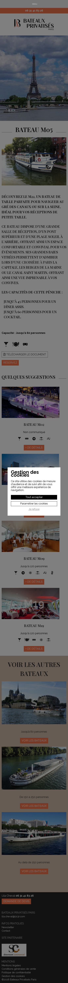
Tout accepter (34, 497)
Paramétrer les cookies (34, 503)
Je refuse (34, 509)
